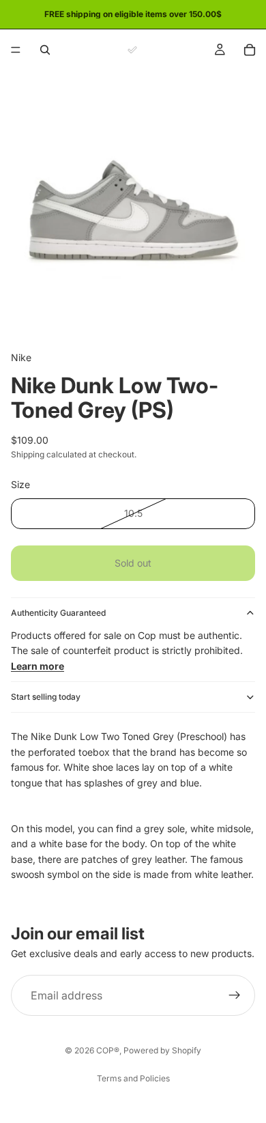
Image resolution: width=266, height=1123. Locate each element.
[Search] (45, 50)
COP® (107, 1050)
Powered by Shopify (162, 1050)
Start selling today (45, 697)
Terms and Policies (133, 1078)
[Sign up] (234, 995)
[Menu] (15, 50)
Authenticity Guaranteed (58, 613)
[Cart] (250, 50)
